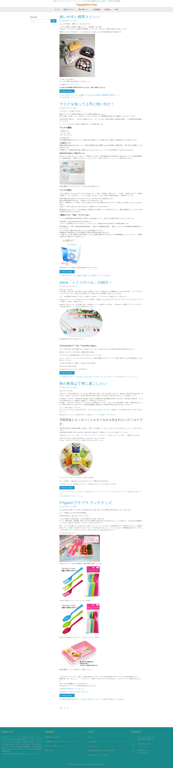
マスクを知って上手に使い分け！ (86, 104)
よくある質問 (92, 741)
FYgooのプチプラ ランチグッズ (85, 503)
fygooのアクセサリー (68, 377)
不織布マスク (86, 275)
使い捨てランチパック (95, 699)
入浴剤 (128, 491)
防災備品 (110, 699)
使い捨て (84, 699)
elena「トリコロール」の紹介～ (85, 282)
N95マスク (68, 275)
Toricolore (79, 377)
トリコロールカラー (107, 377)
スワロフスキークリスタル (91, 377)
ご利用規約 (48, 741)
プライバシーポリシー (52, 746)
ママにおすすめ (89, 95)
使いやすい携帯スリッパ (79, 17)
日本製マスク (95, 275)
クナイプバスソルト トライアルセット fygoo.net (77, 491)
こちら (87, 692)
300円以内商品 (66, 699)
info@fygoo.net (142, 750)
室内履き (98, 95)
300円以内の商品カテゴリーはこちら (72, 689)
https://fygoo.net (142, 752)
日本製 (105, 699)
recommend (65, 97)
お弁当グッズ (76, 699)
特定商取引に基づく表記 (52, 737)
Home (90, 737)
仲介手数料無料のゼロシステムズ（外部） (101, 750)
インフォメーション (76, 97)
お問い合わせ (49, 750)
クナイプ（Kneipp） (99, 414)
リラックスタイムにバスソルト (116, 491)
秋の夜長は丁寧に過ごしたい (83, 383)
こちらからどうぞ (72, 84)
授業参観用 (105, 95)
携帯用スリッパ (114, 95)
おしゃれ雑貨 (79, 95)
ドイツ (95, 491)
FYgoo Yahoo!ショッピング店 (97, 755)
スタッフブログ (93, 746)
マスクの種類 (77, 275)
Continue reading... (67, 91)
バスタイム (101, 491)
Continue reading (92, 267)
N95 (62, 223)
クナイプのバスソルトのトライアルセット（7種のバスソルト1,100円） (103, 435)
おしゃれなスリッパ (68, 95)
